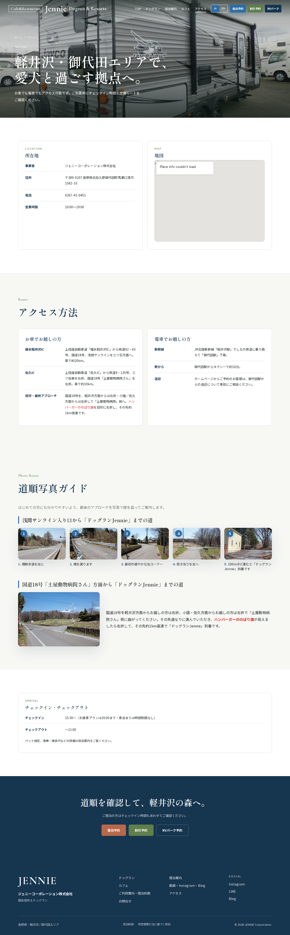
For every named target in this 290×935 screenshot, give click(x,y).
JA (215, 8)
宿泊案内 (84, 741)
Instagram (237, 884)
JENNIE (37, 880)
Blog (232, 898)
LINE (232, 891)
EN (223, 8)
